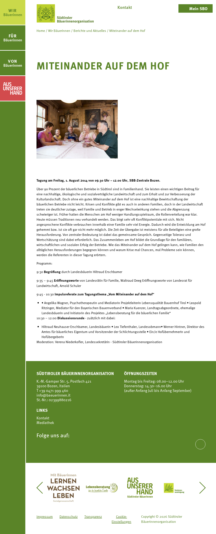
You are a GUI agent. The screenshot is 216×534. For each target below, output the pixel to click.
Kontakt (42, 418)
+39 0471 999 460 (53, 390)
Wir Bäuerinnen (59, 30)
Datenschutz (68, 516)
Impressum (44, 516)
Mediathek (45, 422)
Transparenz (93, 516)
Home (40, 30)
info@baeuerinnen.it (53, 395)
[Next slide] (199, 488)
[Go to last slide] (42, 488)
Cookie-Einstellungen (121, 519)
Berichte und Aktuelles (89, 30)
